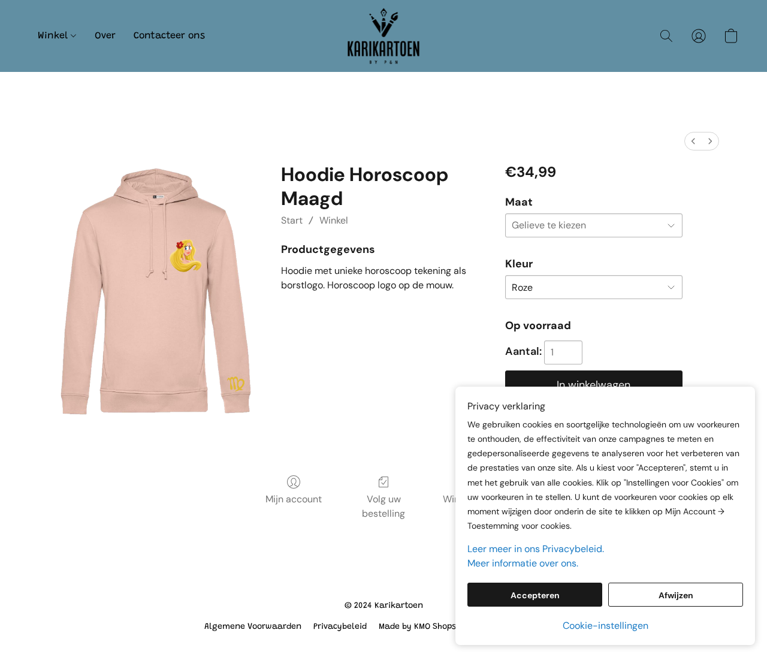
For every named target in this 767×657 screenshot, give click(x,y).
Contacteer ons (169, 36)
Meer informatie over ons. (522, 563)
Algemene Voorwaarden (252, 627)
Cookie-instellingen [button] (605, 625)
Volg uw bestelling (383, 506)
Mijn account (293, 499)
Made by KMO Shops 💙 (424, 627)
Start (292, 220)
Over (105, 36)
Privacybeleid (340, 627)
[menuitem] (693, 141)
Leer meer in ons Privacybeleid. (535, 549)
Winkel (54, 36)
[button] (384, 36)
